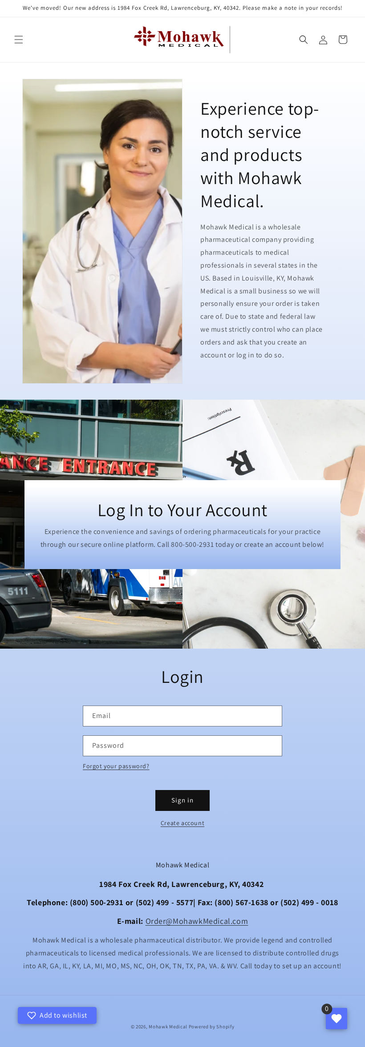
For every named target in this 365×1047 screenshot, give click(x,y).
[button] (18, 39)
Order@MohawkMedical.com (197, 921)
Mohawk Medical (168, 1026)
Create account (182, 823)
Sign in (182, 800)
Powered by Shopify (212, 1026)
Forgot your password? (116, 766)
